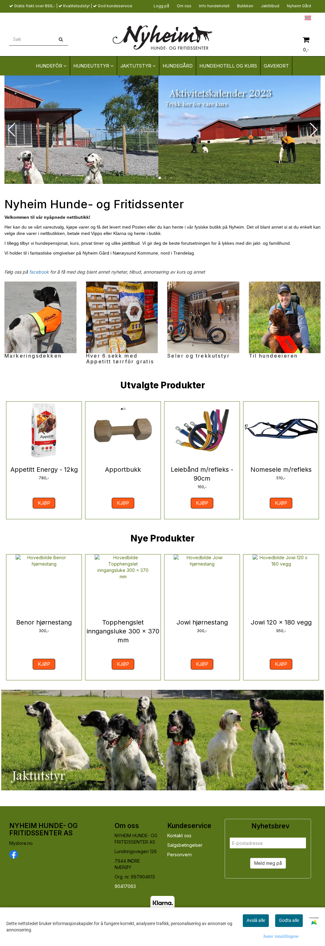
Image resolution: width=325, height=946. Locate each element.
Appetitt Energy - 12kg (44, 469)
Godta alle (289, 920)
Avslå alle (256, 920)
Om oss (184, 5)
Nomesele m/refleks (281, 469)
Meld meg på (268, 863)
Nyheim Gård (299, 5)
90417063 (125, 886)
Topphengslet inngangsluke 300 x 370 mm (123, 631)
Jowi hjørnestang (202, 622)
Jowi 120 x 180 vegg (281, 622)
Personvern (179, 854)
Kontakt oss (179, 835)
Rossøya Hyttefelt (283, 17)
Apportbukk (123, 469)
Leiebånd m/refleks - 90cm (202, 474)
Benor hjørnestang (44, 622)
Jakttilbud (270, 5)
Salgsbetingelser (184, 845)
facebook (39, 272)
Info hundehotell (214, 5)
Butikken (245, 5)
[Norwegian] (306, 17)
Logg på (161, 5)
